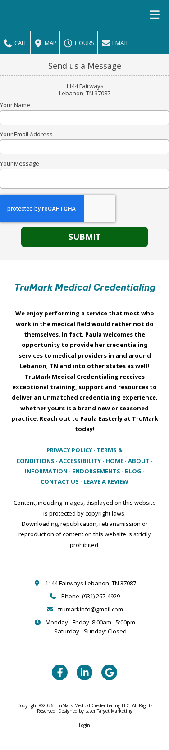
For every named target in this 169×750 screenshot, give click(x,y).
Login (84, 725)
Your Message (19, 163)
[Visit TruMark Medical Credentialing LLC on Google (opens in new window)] (109, 672)
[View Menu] (154, 14)
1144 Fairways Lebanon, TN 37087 (90, 583)
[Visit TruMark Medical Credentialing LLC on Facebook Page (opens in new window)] (60, 672)
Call (20, 43)
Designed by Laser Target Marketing (95, 711)
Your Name (15, 104)
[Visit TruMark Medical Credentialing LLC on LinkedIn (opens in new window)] (84, 672)
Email (120, 43)
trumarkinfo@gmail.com (90, 609)
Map (50, 43)
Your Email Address (26, 134)
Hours (84, 43)
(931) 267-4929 (101, 596)
